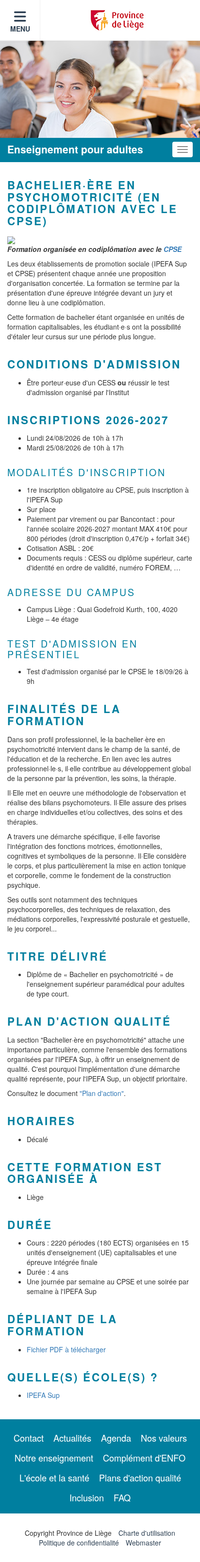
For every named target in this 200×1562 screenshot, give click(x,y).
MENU (20, 28)
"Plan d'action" (102, 1093)
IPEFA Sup (43, 1395)
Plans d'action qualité (140, 1477)
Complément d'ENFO (144, 1457)
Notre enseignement (54, 1457)
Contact (29, 1437)
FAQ (122, 1497)
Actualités (72, 1437)
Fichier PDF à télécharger (66, 1349)
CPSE (173, 249)
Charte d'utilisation (146, 1533)
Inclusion (86, 1497)
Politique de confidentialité (79, 1542)
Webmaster (143, 1542)
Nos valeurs (164, 1437)
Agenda (116, 1437)
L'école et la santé (54, 1477)
